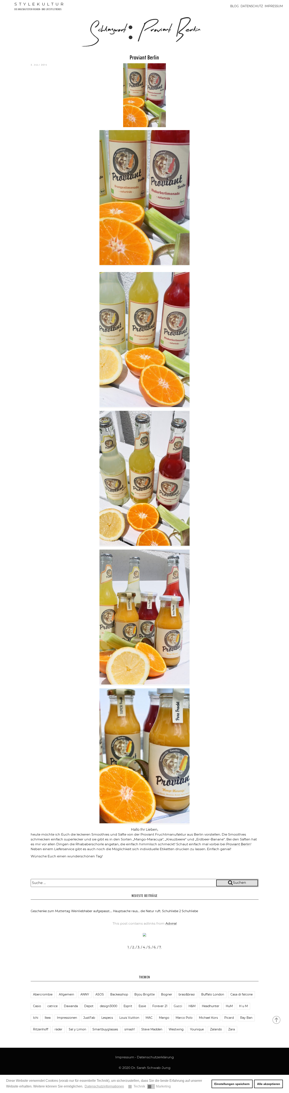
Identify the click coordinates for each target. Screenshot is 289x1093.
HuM (229, 1006)
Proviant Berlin (144, 57)
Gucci (178, 1006)
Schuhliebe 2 (171, 911)
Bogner (166, 994)
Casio (37, 1006)
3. (139, 947)
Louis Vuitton (129, 1018)
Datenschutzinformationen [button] (104, 1086)
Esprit (128, 1006)
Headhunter (210, 1006)
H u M (243, 1006)
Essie (142, 1006)
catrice (52, 1006)
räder (58, 1029)
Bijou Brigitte (144, 994)
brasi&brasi (187, 994)
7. (160, 947)
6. (155, 947)
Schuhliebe (190, 911)
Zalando (216, 1029)
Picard (229, 1018)
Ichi (35, 1018)
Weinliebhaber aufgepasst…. (91, 911)
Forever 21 (159, 1006)
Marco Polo (184, 1018)
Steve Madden (151, 1029)
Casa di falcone (241, 994)
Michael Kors (208, 1018)
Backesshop (119, 994)
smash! (129, 1029)
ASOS (99, 994)
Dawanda (71, 1006)
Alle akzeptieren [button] (268, 1084)
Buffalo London (212, 994)
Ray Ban (246, 1018)
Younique (197, 1029)
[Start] (276, 1019)
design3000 (108, 1006)
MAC (149, 1018)
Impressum (274, 6)
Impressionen (67, 1018)
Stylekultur (40, 4)
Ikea (48, 1018)
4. (144, 947)
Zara (231, 1029)
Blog (234, 6)
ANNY (84, 994)
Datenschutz (252, 6)
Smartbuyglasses (105, 1029)
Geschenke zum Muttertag (50, 911)
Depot (89, 1006)
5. (149, 947)
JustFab (89, 1018)
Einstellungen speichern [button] (232, 1084)
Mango (164, 1018)
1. (128, 947)
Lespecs (107, 1018)
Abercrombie (42, 994)
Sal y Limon (77, 1029)
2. (133, 947)
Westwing (176, 1029)
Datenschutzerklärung (155, 1057)
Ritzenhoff (40, 1029)
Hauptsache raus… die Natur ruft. (137, 911)
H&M (192, 1006)
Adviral (171, 923)
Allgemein (66, 994)
